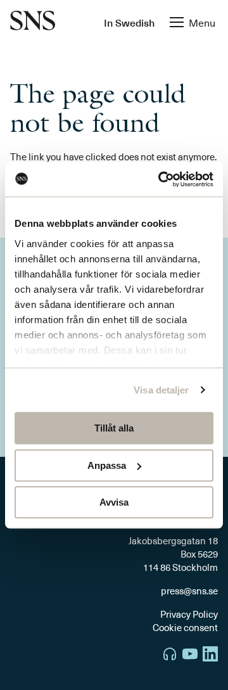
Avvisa (114, 502)
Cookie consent (185, 627)
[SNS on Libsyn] (169, 655)
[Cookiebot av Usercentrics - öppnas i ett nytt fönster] (160, 179)
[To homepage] (32, 22)
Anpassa (106, 465)
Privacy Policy (189, 614)
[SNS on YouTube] (190, 655)
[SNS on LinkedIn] (210, 655)
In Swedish (129, 22)
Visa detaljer (161, 390)
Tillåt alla (114, 428)
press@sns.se (189, 590)
